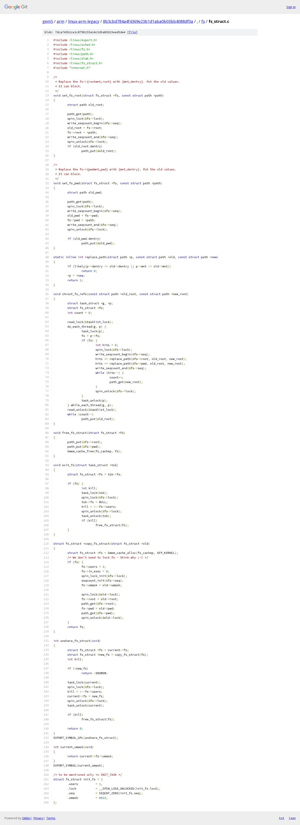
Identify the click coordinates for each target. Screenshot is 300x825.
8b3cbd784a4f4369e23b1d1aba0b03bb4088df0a (148, 21)
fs (203, 21)
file (132, 32)
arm (60, 21)
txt (281, 818)
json (292, 818)
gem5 (47, 21)
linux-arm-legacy (83, 21)
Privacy (38, 818)
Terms (50, 818)
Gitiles (26, 818)
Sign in (291, 7)
